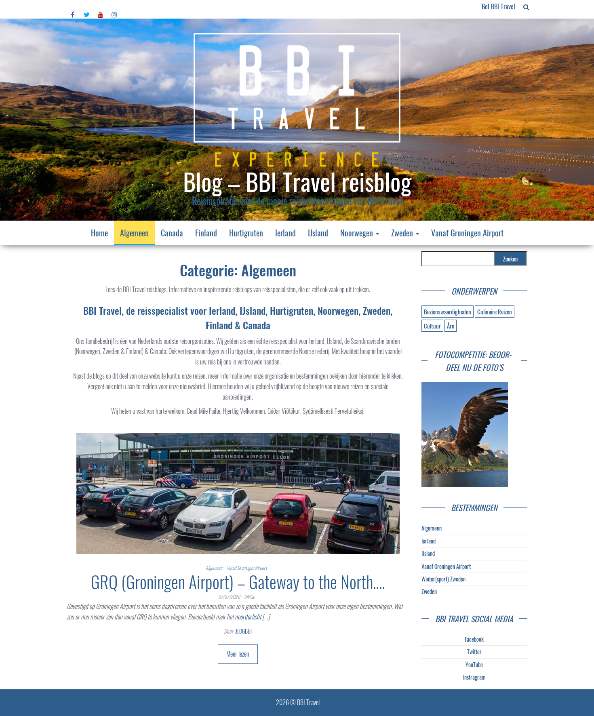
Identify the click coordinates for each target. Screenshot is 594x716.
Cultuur (432, 325)
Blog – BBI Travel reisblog (297, 181)
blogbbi (243, 631)
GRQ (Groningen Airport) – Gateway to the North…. (238, 581)
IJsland (318, 233)
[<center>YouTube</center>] (100, 6)
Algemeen (134, 233)
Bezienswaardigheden (447, 311)
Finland (206, 233)
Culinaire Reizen (494, 311)
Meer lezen (237, 654)
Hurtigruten (246, 233)
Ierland (285, 233)
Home (99, 233)
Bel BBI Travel (498, 6)
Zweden (403, 233)
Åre (450, 325)
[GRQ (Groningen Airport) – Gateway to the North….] (238, 492)
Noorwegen (357, 233)
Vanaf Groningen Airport (467, 233)
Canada (172, 233)
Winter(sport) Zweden (443, 579)
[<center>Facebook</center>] (73, 6)
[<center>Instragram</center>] (114, 6)
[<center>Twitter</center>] (87, 6)
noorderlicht (248, 616)
